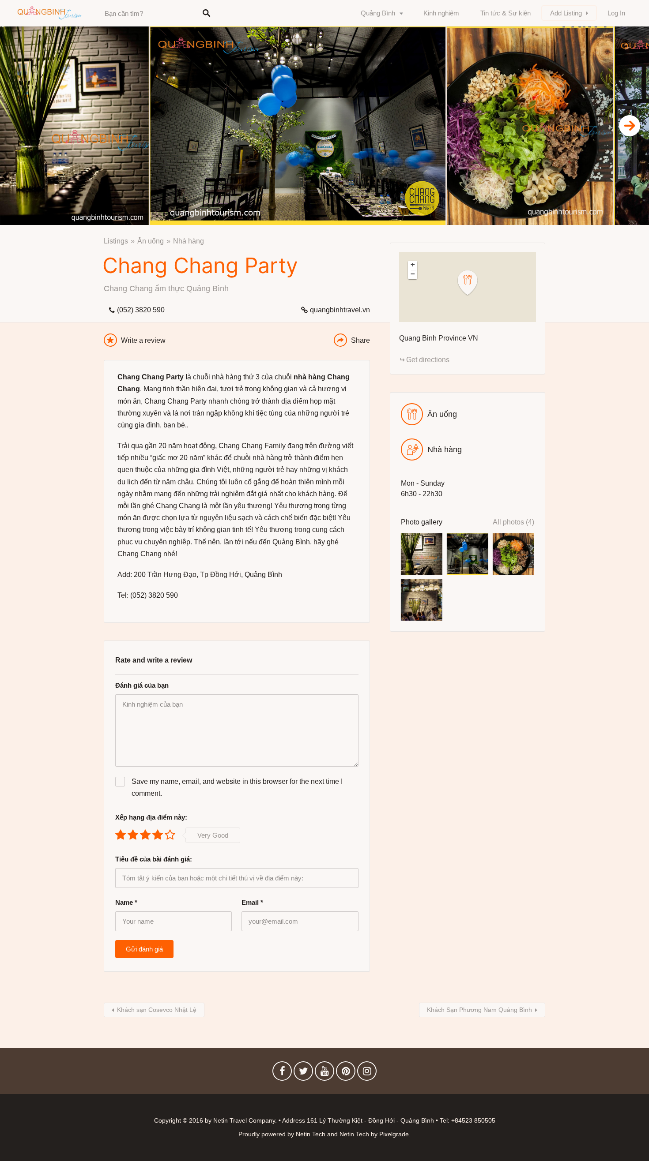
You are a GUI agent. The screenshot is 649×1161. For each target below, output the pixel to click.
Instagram (367, 1073)
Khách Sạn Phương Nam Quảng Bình (479, 1009)
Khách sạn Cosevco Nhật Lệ (156, 1009)
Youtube (324, 1073)
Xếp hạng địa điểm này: (151, 817)
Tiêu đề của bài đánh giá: (153, 859)
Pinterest (346, 1073)
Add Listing (566, 13)
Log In (616, 13)
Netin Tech (354, 1134)
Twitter (303, 1073)
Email (252, 902)
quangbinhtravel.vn (340, 310)
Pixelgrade (394, 1134)
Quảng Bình (378, 13)
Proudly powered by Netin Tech (281, 1134)
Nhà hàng (188, 241)
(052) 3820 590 (141, 310)
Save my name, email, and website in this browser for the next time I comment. (237, 787)
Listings (116, 241)
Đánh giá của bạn (142, 685)
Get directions (427, 359)
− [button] (413, 274)
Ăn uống (150, 241)
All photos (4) (513, 522)
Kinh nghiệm (441, 13)
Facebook (282, 1073)
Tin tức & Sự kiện (505, 13)
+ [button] (413, 265)
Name (126, 902)
